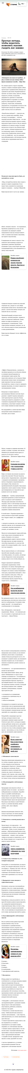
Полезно (4, 38)
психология (16, 1057)
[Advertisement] (14, 24)
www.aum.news (22, 1050)
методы (6, 1057)
